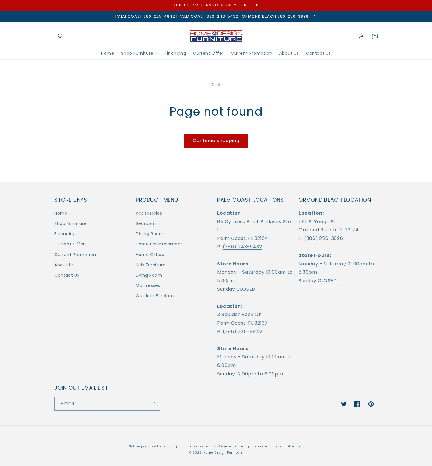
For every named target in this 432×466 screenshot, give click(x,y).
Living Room (149, 275)
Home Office (150, 255)
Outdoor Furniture (155, 296)
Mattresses (148, 285)
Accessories (149, 213)
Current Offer (69, 244)
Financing (65, 234)
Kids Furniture (150, 265)
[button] (60, 36)
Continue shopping (216, 140)
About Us (64, 265)
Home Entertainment (159, 244)
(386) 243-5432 (242, 246)
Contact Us (66, 275)
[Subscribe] (153, 404)
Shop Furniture (70, 223)
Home (60, 213)
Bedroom (146, 223)
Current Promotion (75, 255)
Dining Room (150, 234)
